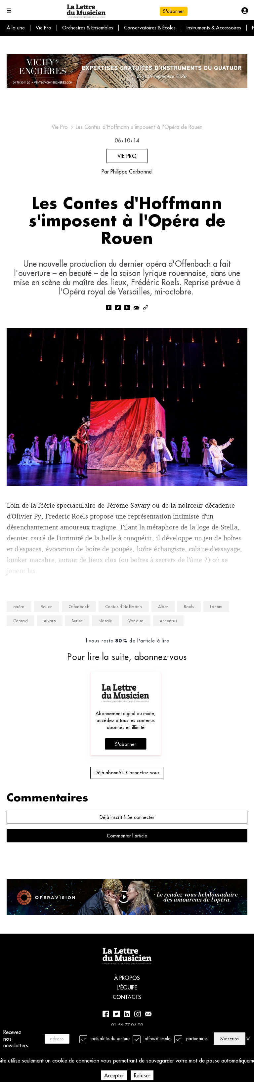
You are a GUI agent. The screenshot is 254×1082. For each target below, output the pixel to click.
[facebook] (108, 308)
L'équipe (127, 987)
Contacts (127, 997)
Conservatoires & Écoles (150, 27)
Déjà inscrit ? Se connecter (127, 817)
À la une (16, 27)
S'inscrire (229, 1039)
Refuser (142, 1075)
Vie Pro (43, 27)
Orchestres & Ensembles (87, 27)
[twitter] (117, 308)
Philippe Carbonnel (131, 171)
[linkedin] (127, 308)
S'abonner (125, 744)
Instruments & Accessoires (214, 27)
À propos (127, 978)
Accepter (114, 1075)
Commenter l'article (127, 836)
